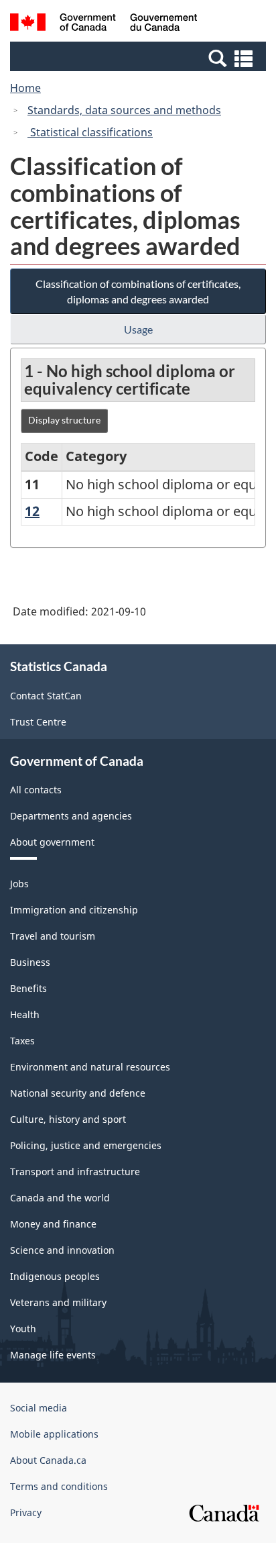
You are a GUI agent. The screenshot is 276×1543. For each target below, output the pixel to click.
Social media (38, 1407)
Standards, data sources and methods (124, 110)
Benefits (28, 988)
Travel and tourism (52, 936)
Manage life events (53, 1354)
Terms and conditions (59, 1486)
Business (30, 962)
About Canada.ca (48, 1460)
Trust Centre (38, 721)
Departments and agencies (71, 815)
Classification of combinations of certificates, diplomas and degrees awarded (138, 291)
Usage (138, 329)
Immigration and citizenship (74, 909)
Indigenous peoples (55, 1276)
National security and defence (77, 1093)
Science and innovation (62, 1250)
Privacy (26, 1512)
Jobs (19, 883)
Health (25, 1014)
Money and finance (53, 1223)
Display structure (64, 420)
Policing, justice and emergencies (85, 1145)
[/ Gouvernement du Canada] (103, 24)
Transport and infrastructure (75, 1171)
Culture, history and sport (68, 1119)
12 (32, 511)
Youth (23, 1328)
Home (25, 88)
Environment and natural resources (90, 1066)
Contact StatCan (46, 695)
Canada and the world (60, 1197)
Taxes (22, 1040)
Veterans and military (58, 1302)
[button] (139, 57)
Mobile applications (54, 1434)
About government (52, 842)
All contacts (36, 789)
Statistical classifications (90, 132)
